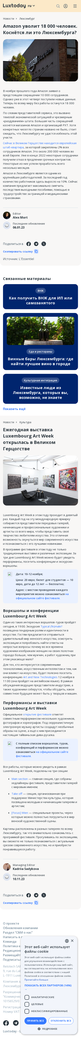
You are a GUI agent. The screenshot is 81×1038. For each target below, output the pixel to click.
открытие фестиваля (37, 714)
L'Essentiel (26, 259)
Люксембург (27, 18)
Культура (25, 422)
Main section (19, 779)
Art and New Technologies (40, 677)
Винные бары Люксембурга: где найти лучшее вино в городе (40, 361)
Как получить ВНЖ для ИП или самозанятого (40, 300)
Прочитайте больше (36, 979)
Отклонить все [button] (61, 1020)
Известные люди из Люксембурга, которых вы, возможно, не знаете (40, 392)
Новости (8, 18)
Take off (16, 794)
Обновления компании (20, 927)
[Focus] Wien (19, 813)
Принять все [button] (35, 1020)
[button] (48, 987)
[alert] (49, 985)
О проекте (11, 923)
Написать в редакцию (20, 937)
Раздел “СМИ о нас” (18, 932)
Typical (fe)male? (51, 626)
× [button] (72, 940)
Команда (9, 941)
